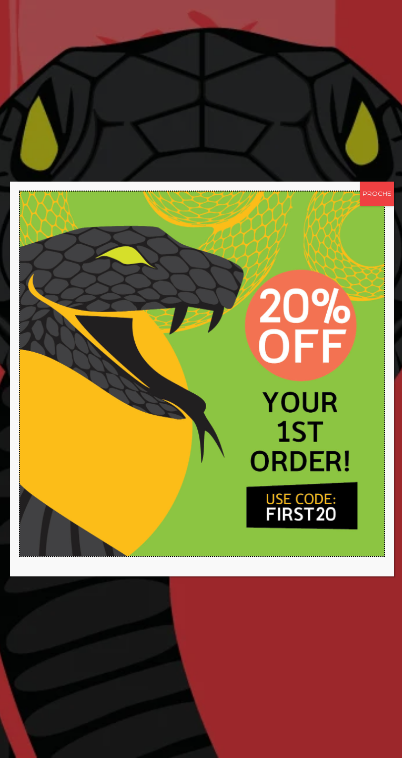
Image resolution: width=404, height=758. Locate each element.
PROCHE (376, 193)
